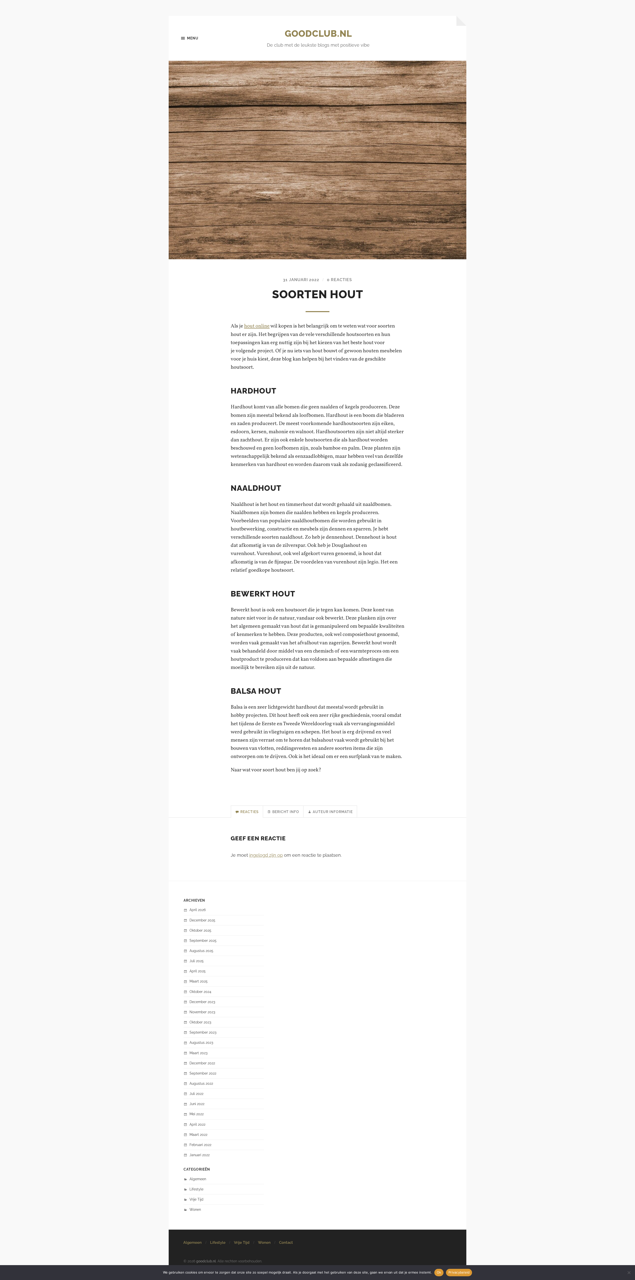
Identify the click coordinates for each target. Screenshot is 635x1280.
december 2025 (202, 920)
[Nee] (628, 1272)
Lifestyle (196, 1189)
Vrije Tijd (196, 1199)
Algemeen (198, 1179)
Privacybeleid (459, 1272)
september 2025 (203, 940)
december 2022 (202, 1063)
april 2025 (198, 971)
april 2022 (197, 1124)
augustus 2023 (201, 1042)
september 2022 (203, 1073)
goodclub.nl (318, 33)
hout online (257, 326)
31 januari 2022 (301, 279)
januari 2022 (200, 1155)
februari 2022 (200, 1145)
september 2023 (203, 1032)
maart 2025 (199, 981)
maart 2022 (198, 1134)
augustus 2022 (201, 1083)
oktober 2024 (200, 991)
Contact (286, 1242)
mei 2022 (197, 1114)
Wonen (195, 1209)
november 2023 (202, 1012)
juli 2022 (196, 1093)
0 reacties (339, 279)
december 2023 (202, 1002)
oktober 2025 (200, 930)
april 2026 (198, 910)
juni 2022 (197, 1104)
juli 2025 (197, 961)
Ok (439, 1272)
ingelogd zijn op (266, 855)
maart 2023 (198, 1053)
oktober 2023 (200, 1022)
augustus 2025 (201, 951)
